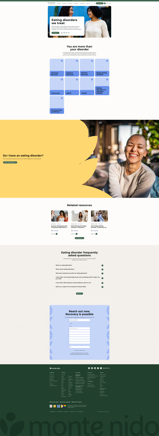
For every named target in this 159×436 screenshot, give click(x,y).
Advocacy (101, 379)
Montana (62, 393)
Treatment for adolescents (79, 377)
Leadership (101, 377)
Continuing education (90, 385)
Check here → (84, 0)
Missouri (62, 391)
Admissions (51, 379)
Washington (70, 394)
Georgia (62, 382)
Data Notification (59, 411)
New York (69, 377)
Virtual (69, 396)
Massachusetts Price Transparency (103, 389)
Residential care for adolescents (80, 382)
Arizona (62, 376)
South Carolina (70, 385)
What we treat (52, 374)
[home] (51, 3)
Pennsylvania (70, 382)
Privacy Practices (72, 411)
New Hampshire (63, 396)
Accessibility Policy (53, 411)
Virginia (69, 393)
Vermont (69, 391)
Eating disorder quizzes (53, 385)
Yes (71, 323)
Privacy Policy (66, 411)
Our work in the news (103, 382)
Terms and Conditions (80, 411)
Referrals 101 (89, 383)
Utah (69, 390)
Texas (69, 388)
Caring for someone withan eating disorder (79, 389)
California (62, 377)
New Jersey (70, 376)
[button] (59, 3)
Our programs (52, 377)
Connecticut (63, 379)
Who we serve (52, 376)
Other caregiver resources (79, 392)
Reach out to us (99, 3)
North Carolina (70, 379)
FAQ (50, 382)
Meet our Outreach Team (91, 386)
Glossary (101, 385)
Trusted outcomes (102, 376)
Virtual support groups (78, 391)
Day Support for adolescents (79, 380)
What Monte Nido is (103, 374)
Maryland (62, 388)
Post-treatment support (91, 374)
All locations (63, 374)
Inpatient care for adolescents (80, 383)
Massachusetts (63, 390)
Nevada (62, 394)
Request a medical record (91, 377)
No (70, 326)
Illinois (62, 385)
